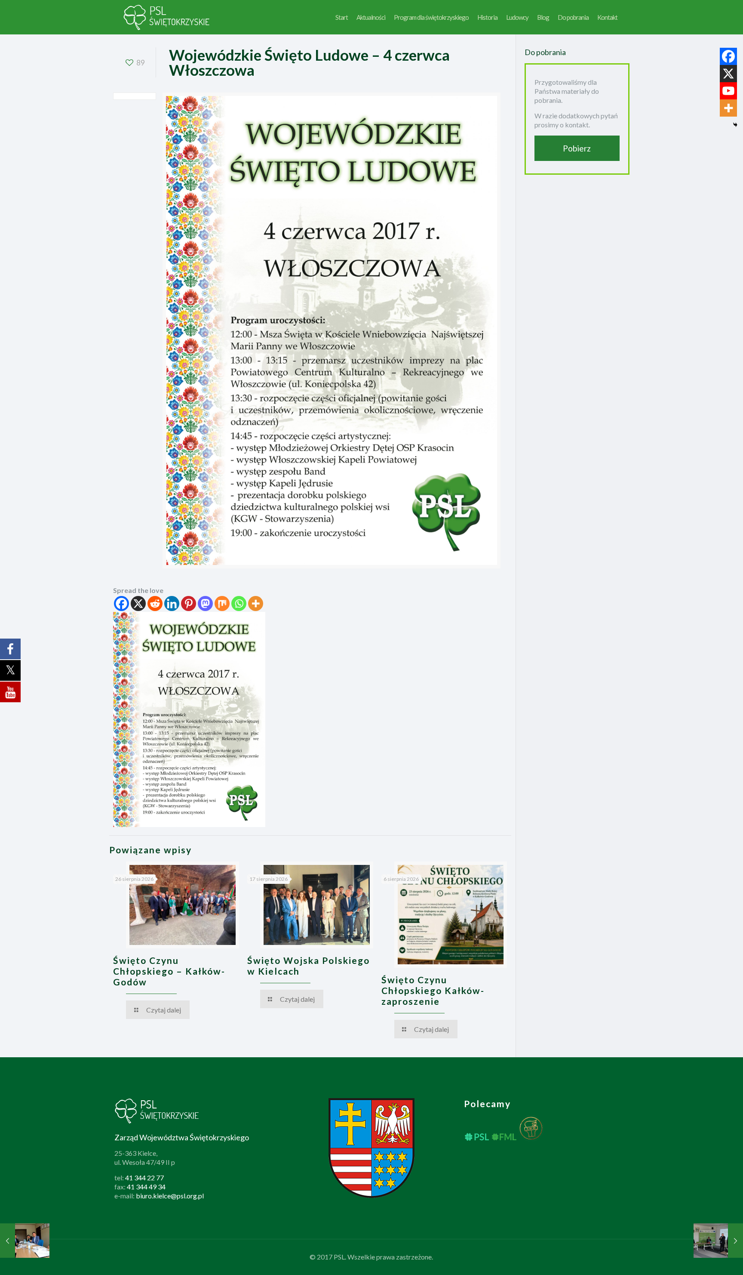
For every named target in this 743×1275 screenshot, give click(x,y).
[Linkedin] (171, 603)
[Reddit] (155, 603)
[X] (138, 603)
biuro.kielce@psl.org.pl (170, 1196)
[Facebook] (121, 603)
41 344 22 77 (144, 1177)
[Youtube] (728, 90)
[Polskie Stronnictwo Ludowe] (167, 17)
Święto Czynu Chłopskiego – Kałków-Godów (169, 971)
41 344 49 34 (146, 1186)
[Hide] (735, 124)
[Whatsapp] (238, 603)
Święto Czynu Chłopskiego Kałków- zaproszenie (433, 990)
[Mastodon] (205, 603)
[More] (255, 603)
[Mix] (222, 603)
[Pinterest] (188, 603)
